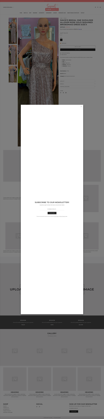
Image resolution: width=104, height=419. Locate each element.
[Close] (81, 106)
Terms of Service (62, 216)
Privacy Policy (56, 216)
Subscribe (52, 213)
